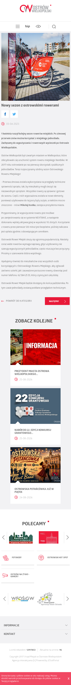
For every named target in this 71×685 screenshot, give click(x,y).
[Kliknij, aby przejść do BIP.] (27, 26)
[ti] (34, 661)
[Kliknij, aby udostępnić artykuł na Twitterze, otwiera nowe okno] (14, 114)
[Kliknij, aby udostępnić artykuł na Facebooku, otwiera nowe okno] (5, 114)
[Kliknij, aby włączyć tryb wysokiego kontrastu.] (38, 26)
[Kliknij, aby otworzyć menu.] (17, 26)
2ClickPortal (53, 661)
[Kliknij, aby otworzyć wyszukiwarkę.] (54, 26)
